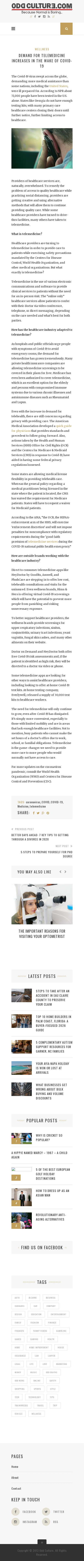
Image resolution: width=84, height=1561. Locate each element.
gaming (34, 1339)
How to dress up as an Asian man (52, 1192)
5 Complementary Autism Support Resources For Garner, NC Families (54, 1046)
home (17, 1347)
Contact (16, 1488)
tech (17, 1397)
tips (52, 1397)
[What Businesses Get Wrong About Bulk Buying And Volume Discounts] (21, 1084)
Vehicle (18, 1413)
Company (51, 1305)
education (36, 1314)
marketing (61, 1363)
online (36, 1380)
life (31, 1363)
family (18, 1322)
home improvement (39, 1347)
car (35, 1305)
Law (37, 1355)
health (51, 1339)
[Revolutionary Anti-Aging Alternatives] (21, 1214)
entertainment (58, 1314)
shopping (20, 1388)
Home (14, 1466)
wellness (36, 1413)
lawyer (51, 1355)
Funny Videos (40, 1330)
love (45, 1363)
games (18, 1339)
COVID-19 (57, 802)
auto (17, 1297)
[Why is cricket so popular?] (21, 1135)
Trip (55, 1405)
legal (17, 1363)
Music (33, 1372)
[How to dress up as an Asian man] (21, 1190)
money (18, 1372)
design (18, 1314)
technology (35, 1397)
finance (52, 1322)
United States (58, 86)
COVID (46, 802)
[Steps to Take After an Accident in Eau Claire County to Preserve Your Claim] (21, 991)
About (15, 1477)
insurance (20, 1355)
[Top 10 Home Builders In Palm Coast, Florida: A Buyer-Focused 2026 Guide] (21, 1016)
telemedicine (38, 806)
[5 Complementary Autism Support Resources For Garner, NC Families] (21, 1042)
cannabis (19, 1305)
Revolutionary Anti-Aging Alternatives (51, 1216)
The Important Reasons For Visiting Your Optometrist (42, 933)
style (53, 1388)
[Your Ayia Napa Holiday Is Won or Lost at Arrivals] (21, 1063)
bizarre (33, 1297)
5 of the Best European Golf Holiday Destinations (53, 1174)
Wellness (42, 49)
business (50, 1297)
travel (40, 1405)
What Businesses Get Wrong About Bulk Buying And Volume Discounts (51, 1091)
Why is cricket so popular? (49, 1137)
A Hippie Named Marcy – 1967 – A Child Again (39, 1154)
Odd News (19, 1380)
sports (37, 1388)
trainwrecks (21, 1405)
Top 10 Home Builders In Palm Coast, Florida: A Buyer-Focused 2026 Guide (53, 1023)
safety (53, 1380)
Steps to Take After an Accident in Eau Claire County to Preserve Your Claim (53, 997)
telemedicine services (43, 541)
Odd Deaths (51, 1372)
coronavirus (33, 802)
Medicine (23, 806)
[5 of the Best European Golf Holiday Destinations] (21, 1169)
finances (19, 1330)
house (61, 1347)
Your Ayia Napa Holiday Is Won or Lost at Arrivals (52, 1068)
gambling (61, 1330)
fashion (35, 1322)
